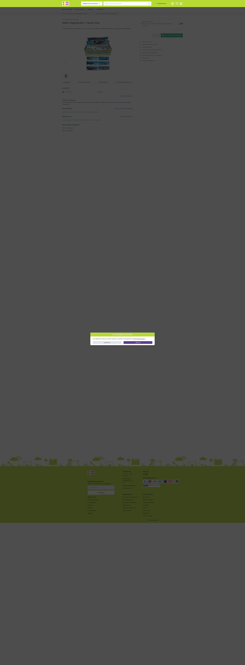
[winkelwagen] (181, 3)
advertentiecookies (139, 339)
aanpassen (107, 342)
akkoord (138, 342)
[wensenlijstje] (177, 3)
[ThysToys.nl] (69, 3)
